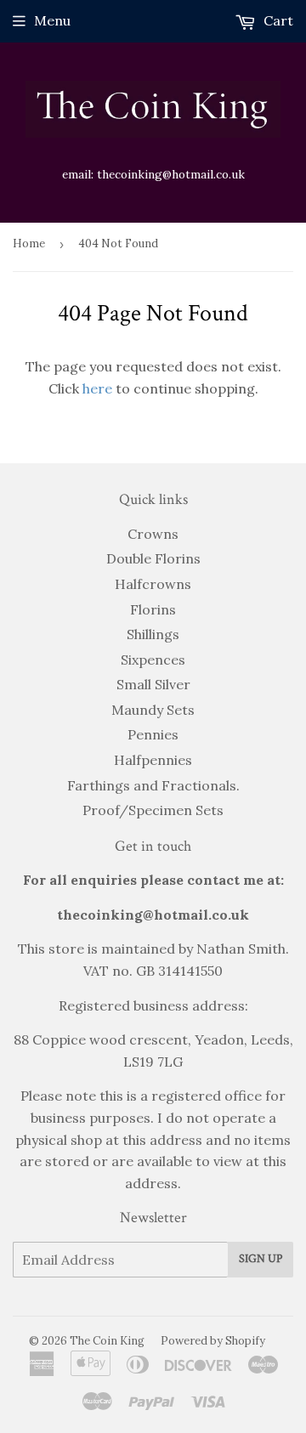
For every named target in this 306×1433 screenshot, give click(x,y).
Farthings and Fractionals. (153, 785)
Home (29, 243)
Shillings (153, 634)
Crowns (153, 533)
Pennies (153, 734)
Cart (276, 20)
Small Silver (153, 684)
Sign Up (260, 1258)
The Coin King (107, 1341)
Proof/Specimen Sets (153, 809)
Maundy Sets (153, 709)
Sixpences (153, 659)
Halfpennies (153, 759)
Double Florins (153, 558)
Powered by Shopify (213, 1341)
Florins (153, 609)
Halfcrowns (153, 583)
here (97, 388)
